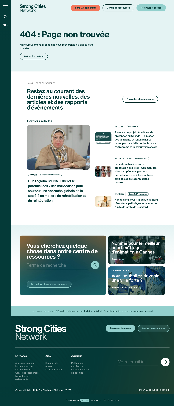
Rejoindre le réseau (51, 365)
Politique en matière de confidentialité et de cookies (80, 368)
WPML (99, 311)
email (150, 311)
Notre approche (23, 366)
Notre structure (23, 369)
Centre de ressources (26, 372)
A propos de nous (24, 363)
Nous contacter (53, 369)
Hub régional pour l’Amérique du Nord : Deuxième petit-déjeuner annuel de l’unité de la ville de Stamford (136, 203)
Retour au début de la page (153, 389)
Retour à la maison (34, 56)
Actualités (132, 127)
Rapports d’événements (51, 175)
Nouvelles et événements (140, 99)
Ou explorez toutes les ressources (49, 284)
